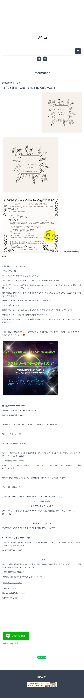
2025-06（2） (42, 93)
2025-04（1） (42, 98)
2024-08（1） (42, 132)
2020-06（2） (42, 343)
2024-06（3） (42, 142)
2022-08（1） (42, 221)
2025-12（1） (42, 68)
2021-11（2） (42, 265)
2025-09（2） (42, 83)
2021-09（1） (42, 275)
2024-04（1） (42, 152)
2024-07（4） (42, 137)
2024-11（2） (42, 117)
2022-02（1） (42, 250)
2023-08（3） (42, 176)
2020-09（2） (42, 329)
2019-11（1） (42, 373)
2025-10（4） (42, 78)
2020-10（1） (42, 324)
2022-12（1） (42, 201)
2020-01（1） (42, 363)
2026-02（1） (42, 63)
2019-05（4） (42, 398)
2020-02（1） (42, 358)
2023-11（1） (42, 166)
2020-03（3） (42, 353)
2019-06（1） (42, 393)
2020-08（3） (42, 334)
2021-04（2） (42, 299)
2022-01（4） (42, 255)
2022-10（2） (42, 211)
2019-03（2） (42, 407)
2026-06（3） (42, 17)
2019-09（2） (42, 383)
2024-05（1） (42, 147)
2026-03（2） (42, 27)
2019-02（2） (42, 412)
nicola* (42, 677)
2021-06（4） (42, 289)
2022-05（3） (42, 235)
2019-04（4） (42, 402)
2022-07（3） (42, 225)
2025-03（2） (42, 103)
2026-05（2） (42, 22)
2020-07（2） (42, 339)
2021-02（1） (42, 309)
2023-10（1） (42, 171)
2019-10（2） (42, 378)
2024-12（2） (42, 112)
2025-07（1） (42, 88)
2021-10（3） (42, 270)
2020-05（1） (42, 348)
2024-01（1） (42, 162)
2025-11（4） (42, 73)
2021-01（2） (42, 314)
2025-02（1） (42, 107)
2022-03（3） (42, 245)
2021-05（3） (42, 294)
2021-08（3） (42, 280)
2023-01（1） (42, 196)
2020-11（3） (42, 319)
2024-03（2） (42, 157)
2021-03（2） (42, 304)
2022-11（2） (42, 206)
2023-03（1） (42, 191)
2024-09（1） (42, 127)
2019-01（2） (42, 417)
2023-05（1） (42, 186)
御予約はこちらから (12, 582)
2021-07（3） (42, 284)
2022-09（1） (42, 216)
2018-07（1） (42, 427)
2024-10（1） (42, 122)
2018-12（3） (42, 422)
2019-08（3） (42, 388)
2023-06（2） (42, 181)
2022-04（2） (42, 240)
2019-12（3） (42, 368)
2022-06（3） (42, 230)
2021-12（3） (42, 260)
